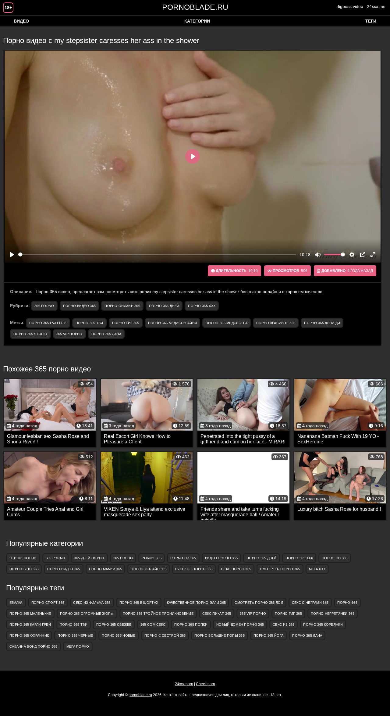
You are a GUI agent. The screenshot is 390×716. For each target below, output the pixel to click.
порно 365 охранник (29, 635)
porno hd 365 (183, 558)
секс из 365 (283, 624)
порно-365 (347, 602)
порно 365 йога (268, 635)
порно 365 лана (106, 334)
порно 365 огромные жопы (87, 613)
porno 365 (151, 558)
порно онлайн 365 (122, 306)
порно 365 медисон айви (172, 323)
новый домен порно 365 (240, 624)
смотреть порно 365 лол (259, 602)
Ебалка (16, 602)
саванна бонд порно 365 (33, 646)
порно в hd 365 (23, 569)
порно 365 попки (190, 624)
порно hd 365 (335, 558)
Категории (197, 21)
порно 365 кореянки (322, 624)
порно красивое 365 (275, 323)
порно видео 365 (79, 306)
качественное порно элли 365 (196, 602)
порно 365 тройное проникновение (158, 613)
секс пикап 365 (216, 613)
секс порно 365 (236, 569)
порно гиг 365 (125, 323)
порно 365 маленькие (30, 613)
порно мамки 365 (105, 569)
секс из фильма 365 (91, 602)
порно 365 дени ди (322, 323)
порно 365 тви (89, 323)
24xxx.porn (184, 684)
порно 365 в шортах (138, 602)
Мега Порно (77, 646)
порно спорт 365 (48, 602)
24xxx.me (376, 6)
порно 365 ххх (201, 306)
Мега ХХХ (317, 569)
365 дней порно (89, 558)
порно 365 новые (119, 635)
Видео (21, 21)
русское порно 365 (193, 569)
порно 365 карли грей (30, 624)
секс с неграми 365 (310, 602)
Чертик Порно (23, 558)
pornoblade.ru (195, 7)
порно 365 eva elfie (48, 323)
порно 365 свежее (114, 624)
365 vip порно (69, 334)
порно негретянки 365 (332, 613)
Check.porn (205, 684)
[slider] (157, 254)
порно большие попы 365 (219, 635)
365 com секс (153, 624)
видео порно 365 (221, 558)
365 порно (123, 558)
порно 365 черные (75, 635)
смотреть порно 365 (280, 569)
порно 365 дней (164, 306)
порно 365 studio (30, 334)
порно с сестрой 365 (165, 635)
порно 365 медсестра (226, 323)
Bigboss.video (349, 6)
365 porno (44, 306)
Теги (370, 21)
